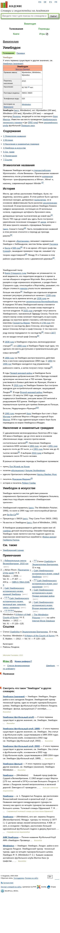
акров (43, 222)
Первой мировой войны (21, 373)
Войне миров (49, 537)
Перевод (20, 53)
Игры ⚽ (43, 34)
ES (50, 2)
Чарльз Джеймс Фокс (47, 474)
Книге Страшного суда (15, 273)
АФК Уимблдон (10, 837)
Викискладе (8, 107)
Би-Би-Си (11, 514)
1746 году (46, 323)
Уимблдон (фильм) (12, 764)
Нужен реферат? (23, 661)
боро (55, 116)
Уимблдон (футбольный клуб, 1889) (21, 728)
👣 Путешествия (7, 883)
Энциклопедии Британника (45, 564)
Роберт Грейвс (29, 483)
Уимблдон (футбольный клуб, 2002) (21, 746)
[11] (17, 514)
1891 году (53, 446)
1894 (50, 361)
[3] (52, 215)
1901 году (38, 449)
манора (24, 288)
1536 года (41, 298)
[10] (37, 408)
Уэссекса (53, 244)
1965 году (9, 413)
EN (39, 2)
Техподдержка (19, 878)
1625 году (28, 310)
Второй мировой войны (31, 392)
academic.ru (11, 4)
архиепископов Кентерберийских (42, 301)
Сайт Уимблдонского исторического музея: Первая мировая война (43, 593)
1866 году (9, 358)
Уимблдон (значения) (13, 63)
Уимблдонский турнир (13, 550)
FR (56, 2)
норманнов (47, 176)
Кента (7, 248)
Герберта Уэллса (11, 540)
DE (45, 2)
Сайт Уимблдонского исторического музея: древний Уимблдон (13, 591)
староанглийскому (42, 170)
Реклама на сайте (31, 878)
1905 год (7, 364)
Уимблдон (49, 561)
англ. (17, 110)
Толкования (16, 29)
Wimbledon (26, 104)
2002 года (32, 122)
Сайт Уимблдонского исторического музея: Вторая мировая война (43, 605)
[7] (12, 345)
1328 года (50, 295)
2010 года (36, 453)
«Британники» (23, 241)
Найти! (53, 16)
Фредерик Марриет (21, 479)
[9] (11, 391)
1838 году (9, 342)
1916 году (18, 385)
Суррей (6, 251)
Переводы (44, 29)
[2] (42, 182)
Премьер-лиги (28, 125)
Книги (16, 34)
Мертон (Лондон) (23, 69)
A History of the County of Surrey (40, 635)
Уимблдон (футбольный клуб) (18, 717)
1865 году (34, 446)
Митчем (6, 416)
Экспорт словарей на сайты (11, 887)
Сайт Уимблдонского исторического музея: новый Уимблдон (45, 573)
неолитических (50, 203)
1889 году (21, 346)
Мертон (6, 119)
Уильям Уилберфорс (35, 470)
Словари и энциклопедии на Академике (25, 10)
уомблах (7, 531)
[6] (21, 247)
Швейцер (50, 665)
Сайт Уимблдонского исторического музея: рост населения (45, 583)
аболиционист (18, 470)
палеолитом (40, 200)
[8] (18, 352)
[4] (25, 228)
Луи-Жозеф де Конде (19, 466)
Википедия (30, 24)
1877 (53, 333)
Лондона (16, 116)
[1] (29, 87)
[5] (11, 235)
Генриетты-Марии (21, 323)
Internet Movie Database (43, 621)
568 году (16, 248)
